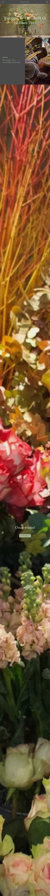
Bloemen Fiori (25, 2)
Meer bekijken (25, 535)
